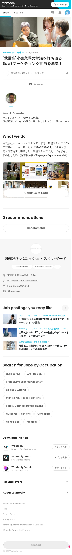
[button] (37, 438)
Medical (32, 421)
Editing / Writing (16, 390)
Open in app (60, 4)
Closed (36, 545)
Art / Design (34, 374)
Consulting (13, 421)
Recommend (36, 228)
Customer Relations (18, 413)
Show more (62, 121)
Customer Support (43, 266)
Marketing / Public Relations (23, 398)
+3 (57, 266)
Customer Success (22, 266)
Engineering (13, 374)
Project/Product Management (25, 382)
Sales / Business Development (24, 405)
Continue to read (36, 193)
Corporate (44, 413)
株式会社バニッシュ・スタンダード (36, 258)
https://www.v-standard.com (22, 280)
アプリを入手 (61, 446)
